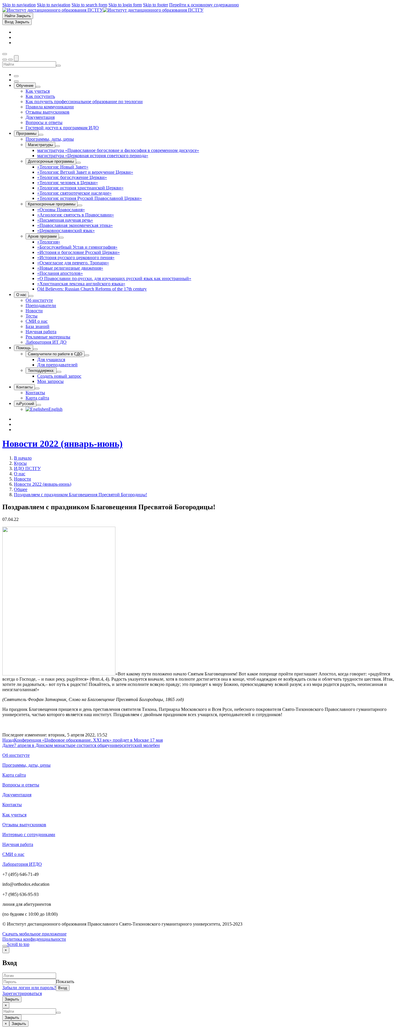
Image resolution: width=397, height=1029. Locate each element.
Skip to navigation (19, 4)
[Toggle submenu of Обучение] (38, 87)
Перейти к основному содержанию (204, 4)
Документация (16, 794)
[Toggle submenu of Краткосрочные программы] (80, 205)
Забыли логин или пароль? (29, 987)
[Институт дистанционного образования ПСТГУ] (102, 10)
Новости (22, 478)
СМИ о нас (13, 854)
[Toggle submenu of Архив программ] (61, 238)
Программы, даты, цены (26, 765)
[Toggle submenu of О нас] (31, 296)
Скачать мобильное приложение (34, 933)
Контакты (12, 804)
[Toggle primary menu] (4, 54)
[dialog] (198, 974)
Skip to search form (89, 4)
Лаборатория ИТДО (22, 864)
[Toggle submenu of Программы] (41, 135)
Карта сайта (14, 774)
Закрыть (12, 999)
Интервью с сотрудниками (28, 834)
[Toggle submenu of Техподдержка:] (59, 372)
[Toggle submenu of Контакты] (37, 388)
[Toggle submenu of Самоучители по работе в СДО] (87, 355)
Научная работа (17, 844)
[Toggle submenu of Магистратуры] (57, 146)
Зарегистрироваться (22, 993)
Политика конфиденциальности (34, 939)
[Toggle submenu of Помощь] (35, 349)
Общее (20, 489)
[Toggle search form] (16, 58)
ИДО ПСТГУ (27, 468)
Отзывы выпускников (24, 824)
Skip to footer (155, 4)
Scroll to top (18, 944)
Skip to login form (125, 4)
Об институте (16, 755)
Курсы (20, 463)
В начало (23, 458)
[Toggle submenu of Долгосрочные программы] (78, 163)
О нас (19, 473)
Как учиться (14, 814)
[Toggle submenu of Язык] (38, 405)
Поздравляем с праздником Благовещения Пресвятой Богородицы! (80, 494)
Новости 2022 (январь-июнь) (62, 443)
